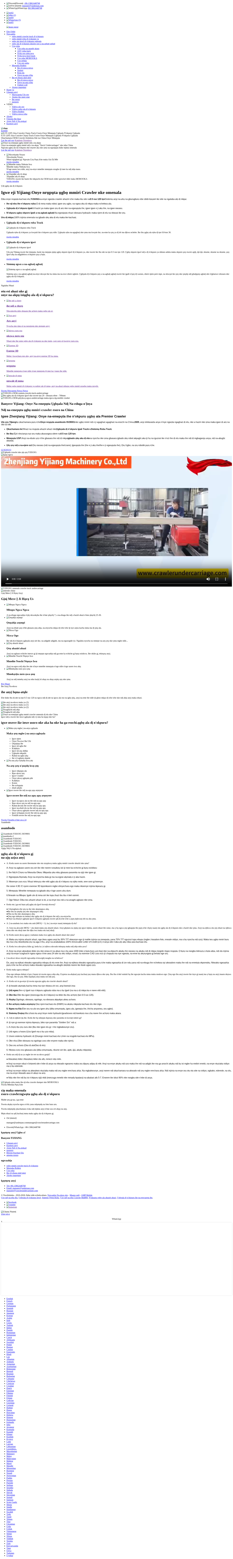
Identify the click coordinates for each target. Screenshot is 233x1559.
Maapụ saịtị (75, 1195)
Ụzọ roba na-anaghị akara (28, 48)
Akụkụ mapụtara (19, 87)
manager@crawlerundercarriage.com (22, 1190)
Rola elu (20, 73)
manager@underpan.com (33, 6)
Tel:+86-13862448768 (16, 1186)
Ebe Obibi (10, 31)
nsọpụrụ (15, 102)
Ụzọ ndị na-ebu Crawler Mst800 (74, 1197)
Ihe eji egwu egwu (25, 68)
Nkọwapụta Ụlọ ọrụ (20, 94)
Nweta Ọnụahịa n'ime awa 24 (13, 820)
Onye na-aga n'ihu (25, 75)
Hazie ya (10, 90)
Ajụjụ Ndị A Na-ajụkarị (16, 121)
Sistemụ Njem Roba (50, 1197)
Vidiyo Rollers (18, 111)
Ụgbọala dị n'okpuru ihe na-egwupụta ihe (134, 1197)
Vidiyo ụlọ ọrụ (18, 107)
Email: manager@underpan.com (20, 1188)
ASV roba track (24, 51)
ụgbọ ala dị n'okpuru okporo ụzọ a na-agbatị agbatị (33, 44)
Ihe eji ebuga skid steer (21, 77)
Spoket (20, 70)
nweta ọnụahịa (12, 162)
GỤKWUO (6, 450)
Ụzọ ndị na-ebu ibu (9, 1197)
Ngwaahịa (10, 34)
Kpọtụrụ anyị (12, 124)
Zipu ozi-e (5, 1214)
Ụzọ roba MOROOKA (27, 58)
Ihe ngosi (16, 99)
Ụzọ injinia (22, 61)
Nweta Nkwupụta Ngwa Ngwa (14, 391)
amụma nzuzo (12, 1155)
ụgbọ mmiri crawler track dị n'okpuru (28, 36)
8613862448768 (35, 8)
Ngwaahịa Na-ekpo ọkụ (57, 1195)
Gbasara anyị (12, 92)
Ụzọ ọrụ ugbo (23, 63)
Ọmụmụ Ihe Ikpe (13, 119)
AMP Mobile (86, 1195)
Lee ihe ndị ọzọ (7, 140)
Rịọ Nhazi (5, 684)
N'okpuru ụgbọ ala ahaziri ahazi (102, 1197)
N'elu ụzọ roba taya (25, 53)
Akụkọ (9, 116)
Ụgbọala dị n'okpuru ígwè (30, 1197)
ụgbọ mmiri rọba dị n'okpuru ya (25, 39)
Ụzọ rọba (16, 46)
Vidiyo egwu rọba (19, 114)
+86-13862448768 (32, 3)
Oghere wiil (22, 85)
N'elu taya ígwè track (26, 56)
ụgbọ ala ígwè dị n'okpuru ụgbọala (26, 41)
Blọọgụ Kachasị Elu (15, 1153)
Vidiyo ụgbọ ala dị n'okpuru (24, 109)
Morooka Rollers (19, 65)
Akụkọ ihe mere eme (21, 97)
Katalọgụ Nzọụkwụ (23, 140)
